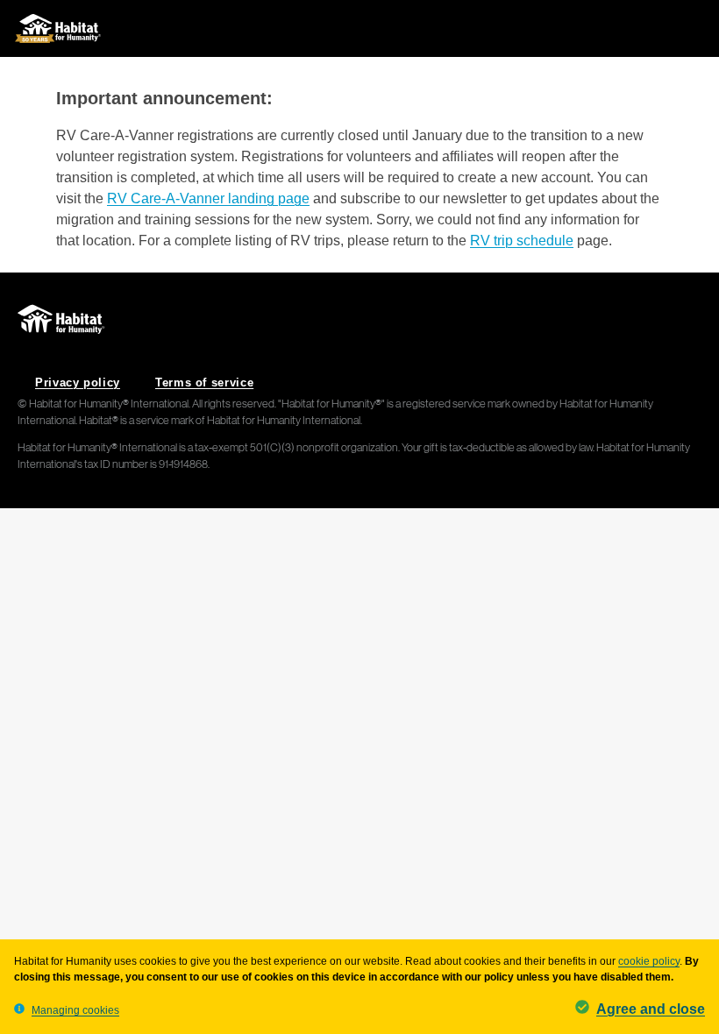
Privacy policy (77, 382)
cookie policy (649, 961)
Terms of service (204, 382)
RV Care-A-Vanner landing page (208, 198)
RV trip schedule (521, 240)
